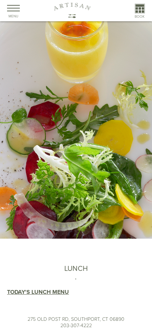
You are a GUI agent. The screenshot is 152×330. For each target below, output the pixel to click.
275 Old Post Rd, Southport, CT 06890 (76, 319)
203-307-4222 (76, 326)
